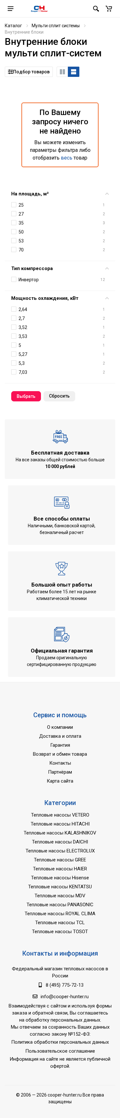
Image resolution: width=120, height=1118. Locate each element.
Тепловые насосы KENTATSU (60, 887)
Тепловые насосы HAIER (60, 869)
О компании (60, 727)
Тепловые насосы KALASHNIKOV (60, 833)
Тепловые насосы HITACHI (60, 824)
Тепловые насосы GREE (60, 860)
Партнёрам (60, 772)
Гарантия (60, 745)
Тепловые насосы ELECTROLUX (60, 851)
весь (66, 158)
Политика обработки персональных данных (60, 1042)
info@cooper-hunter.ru (65, 996)
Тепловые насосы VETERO (60, 815)
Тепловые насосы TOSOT (60, 931)
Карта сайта (60, 781)
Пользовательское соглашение (60, 1051)
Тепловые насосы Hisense (60, 878)
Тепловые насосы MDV (60, 896)
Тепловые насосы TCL (60, 922)
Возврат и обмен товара (60, 754)
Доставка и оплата (60, 736)
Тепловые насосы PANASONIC (60, 905)
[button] (108, 8)
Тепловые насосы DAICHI (60, 842)
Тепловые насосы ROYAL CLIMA (60, 914)
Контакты (60, 763)
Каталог (13, 25)
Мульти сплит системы (56, 25)
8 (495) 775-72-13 (65, 985)
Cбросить (59, 396)
